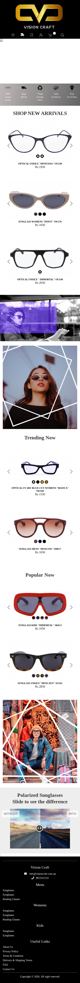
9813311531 (42, 878)
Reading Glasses (11, 899)
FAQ (5, 965)
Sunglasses (8, 890)
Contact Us (8, 969)
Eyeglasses (8, 895)
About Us (8, 947)
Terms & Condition (13, 956)
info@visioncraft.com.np (42, 873)
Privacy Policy (10, 951)
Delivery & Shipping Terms (17, 960)
